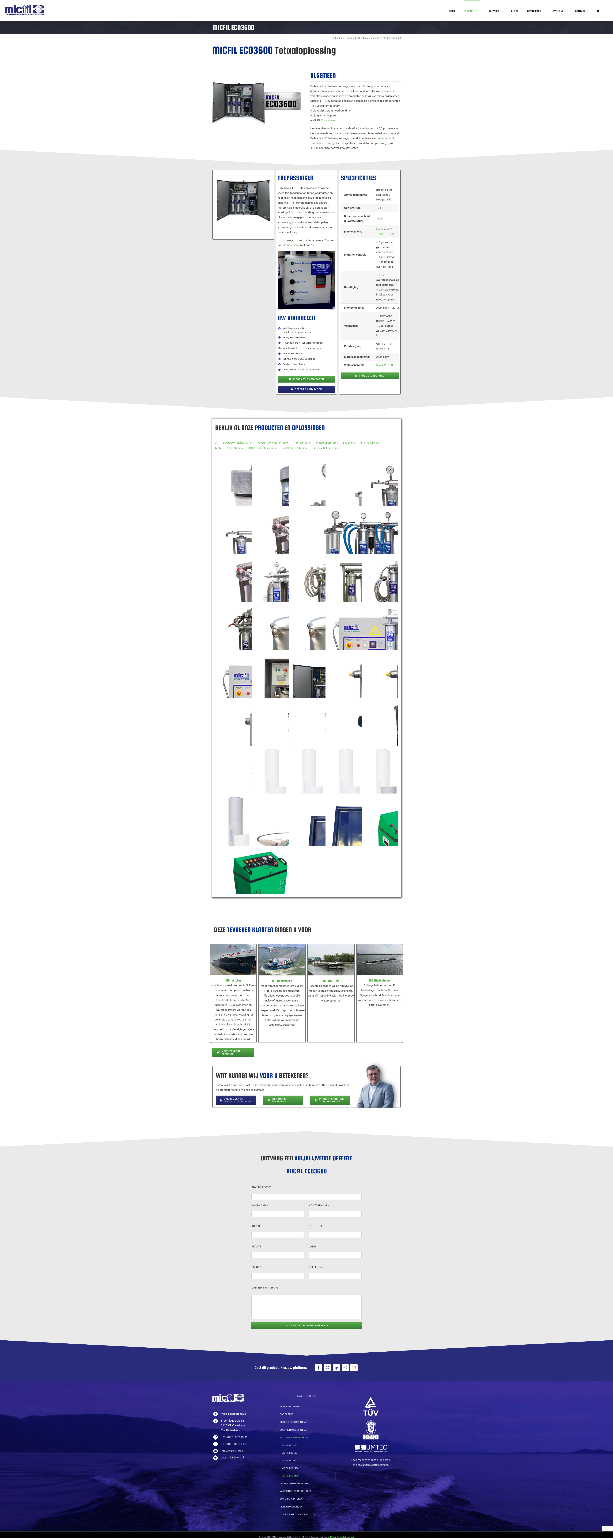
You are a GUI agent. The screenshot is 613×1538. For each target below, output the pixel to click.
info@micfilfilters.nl (232, 1450)
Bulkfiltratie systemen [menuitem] (294, 448)
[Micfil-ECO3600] (242, 173)
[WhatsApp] (345, 1367)
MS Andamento (278, 956)
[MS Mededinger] (380, 959)
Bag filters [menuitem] (349, 442)
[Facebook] (318, 1367)
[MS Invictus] (233, 959)
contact (295, 245)
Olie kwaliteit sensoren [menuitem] (325, 448)
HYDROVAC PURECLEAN (256, 889)
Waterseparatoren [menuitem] (327, 442)
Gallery (264, 889)
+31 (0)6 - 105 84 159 (234, 1444)
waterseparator (387, 138)
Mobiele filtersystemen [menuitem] (229, 448)
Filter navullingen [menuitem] (370, 442)
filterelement (328, 120)
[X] (327, 1367)
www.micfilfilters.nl (232, 1457)
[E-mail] (353, 1367)
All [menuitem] (216, 442)
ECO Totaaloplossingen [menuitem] (262, 448)
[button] (598, 10)
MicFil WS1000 (385, 365)
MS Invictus (229, 956)
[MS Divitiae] (331, 959)
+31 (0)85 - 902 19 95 (234, 1437)
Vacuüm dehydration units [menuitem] (273, 442)
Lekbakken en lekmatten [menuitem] (237, 442)
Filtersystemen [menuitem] (302, 442)
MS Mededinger (375, 956)
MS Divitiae (327, 956)
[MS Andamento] (282, 959)
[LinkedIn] (336, 1367)
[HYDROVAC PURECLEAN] (260, 893)
